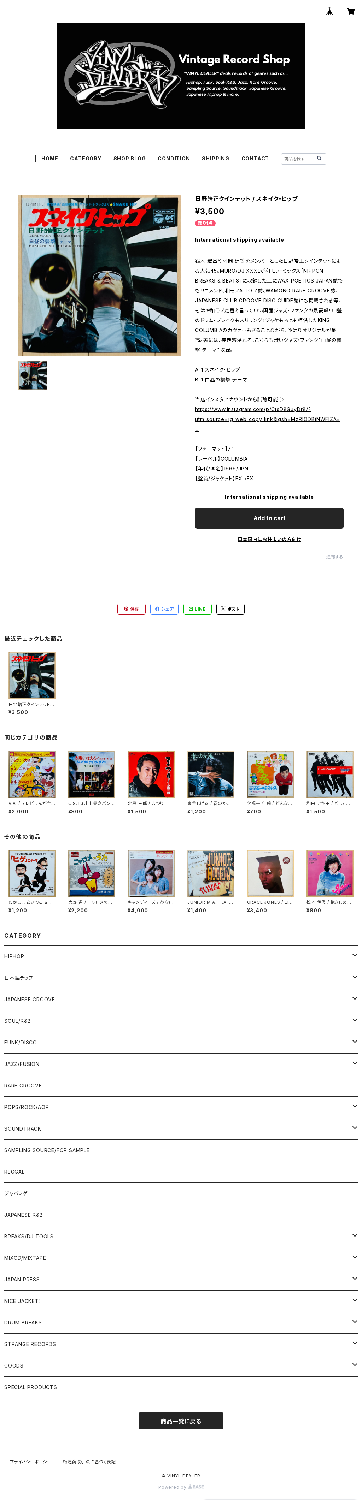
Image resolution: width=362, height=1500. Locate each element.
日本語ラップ (19, 978)
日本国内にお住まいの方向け (269, 539)
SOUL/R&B (17, 1021)
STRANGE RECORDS (30, 1344)
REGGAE (14, 1172)
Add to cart (269, 518)
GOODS (14, 1366)
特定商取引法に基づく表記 (89, 1461)
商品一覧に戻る (181, 1421)
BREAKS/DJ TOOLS (29, 1236)
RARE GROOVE (23, 1086)
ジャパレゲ (16, 1193)
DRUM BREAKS (23, 1323)
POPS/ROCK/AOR (26, 1107)
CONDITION (174, 158)
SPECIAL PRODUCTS (30, 1387)
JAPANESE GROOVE (29, 999)
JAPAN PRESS (22, 1279)
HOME (49, 158)
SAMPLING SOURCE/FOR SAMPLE (47, 1150)
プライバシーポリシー (31, 1461)
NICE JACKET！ (23, 1301)
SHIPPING (215, 158)
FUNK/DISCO (20, 1042)
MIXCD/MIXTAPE (25, 1258)
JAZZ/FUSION (22, 1064)
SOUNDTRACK (22, 1129)
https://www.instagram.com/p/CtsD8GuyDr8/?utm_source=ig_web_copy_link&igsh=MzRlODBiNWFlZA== (267, 419)
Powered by (173, 1487)
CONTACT (255, 158)
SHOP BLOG (129, 158)
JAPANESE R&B (23, 1215)
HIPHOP (14, 956)
